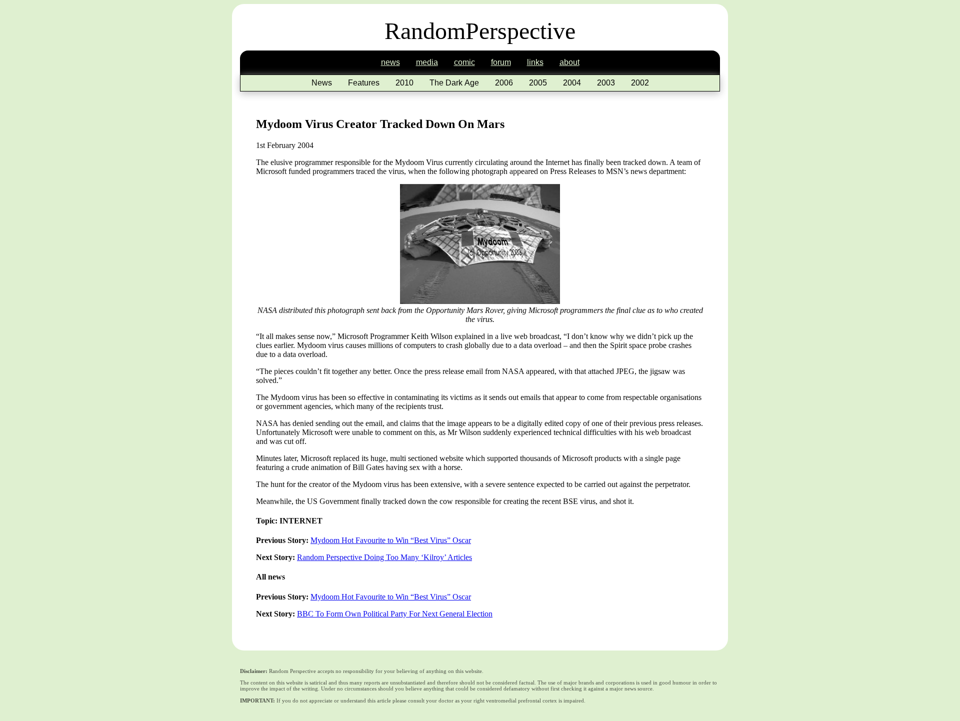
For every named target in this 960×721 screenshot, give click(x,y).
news (390, 62)
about (570, 62)
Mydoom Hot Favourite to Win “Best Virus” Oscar (390, 540)
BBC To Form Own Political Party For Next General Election (394, 614)
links (535, 62)
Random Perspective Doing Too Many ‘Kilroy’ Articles (384, 557)
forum (501, 62)
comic (464, 62)
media (427, 62)
